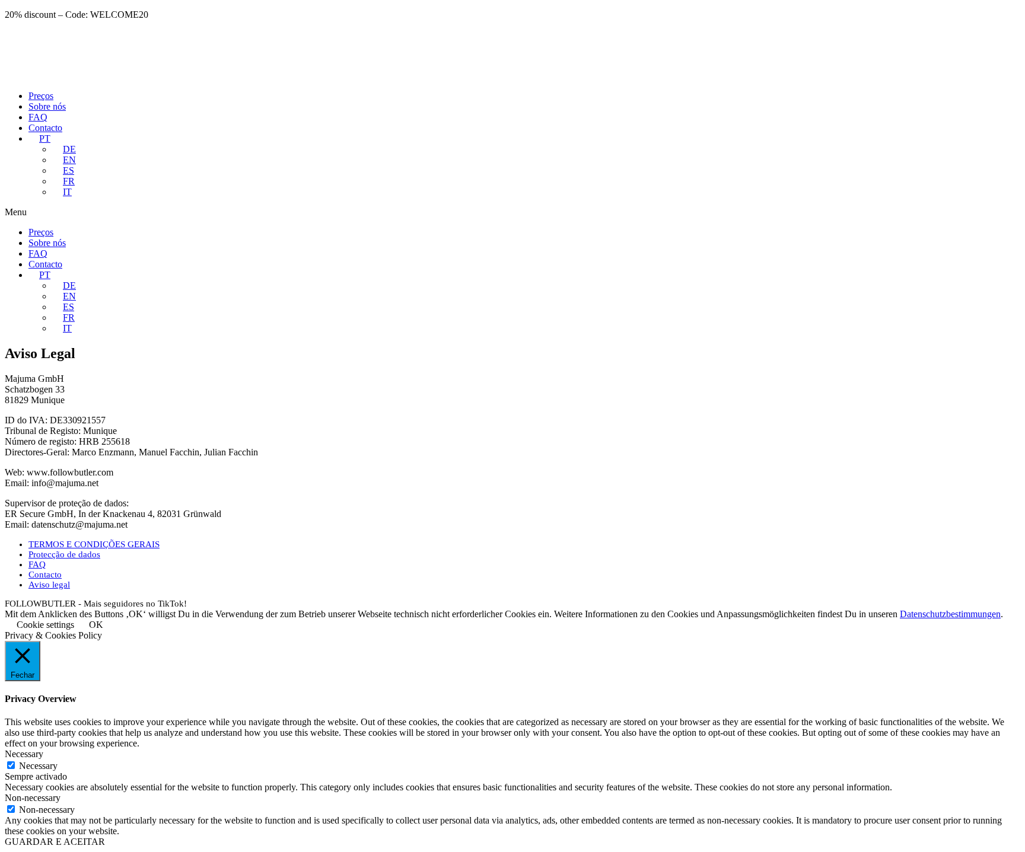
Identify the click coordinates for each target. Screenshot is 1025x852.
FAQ (37, 117)
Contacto (45, 128)
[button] (512, 212)
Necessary (38, 766)
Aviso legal (49, 584)
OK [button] (96, 625)
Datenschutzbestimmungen (950, 614)
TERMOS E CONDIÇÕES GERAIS (94, 544)
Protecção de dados (64, 554)
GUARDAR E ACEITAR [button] (55, 842)
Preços (40, 96)
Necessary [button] (24, 754)
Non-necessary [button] (33, 798)
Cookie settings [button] (45, 625)
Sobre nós (47, 106)
